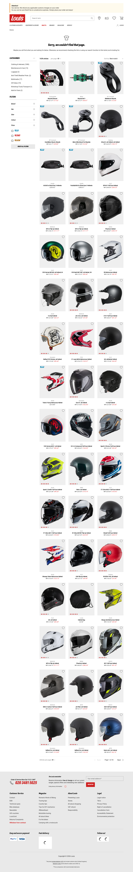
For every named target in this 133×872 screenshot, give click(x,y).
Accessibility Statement (105, 813)
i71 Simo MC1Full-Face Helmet (52, 533)
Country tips (43, 804)
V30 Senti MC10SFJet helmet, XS (81, 272)
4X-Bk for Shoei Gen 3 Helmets (52, 185)
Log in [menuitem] (121, 25)
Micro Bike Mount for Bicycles (81, 142)
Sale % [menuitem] (44, 25)
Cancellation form (103, 810)
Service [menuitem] (69, 25)
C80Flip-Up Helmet (81, 576)
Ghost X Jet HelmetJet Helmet (110, 142)
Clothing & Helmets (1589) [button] (20, 64)
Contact (12, 798)
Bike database (14, 807)
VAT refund (72, 807)
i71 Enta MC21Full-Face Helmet (110, 489)
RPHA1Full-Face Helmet (110, 185)
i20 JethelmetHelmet (110, 359)
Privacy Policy (102, 804)
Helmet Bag (81, 620)
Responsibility (73, 810)
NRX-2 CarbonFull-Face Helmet (52, 707)
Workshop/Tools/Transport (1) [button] (21, 87)
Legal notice (101, 798)
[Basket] (121, 18)
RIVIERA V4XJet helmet (110, 576)
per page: (54, 59)
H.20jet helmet (52, 316)
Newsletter (13, 810)
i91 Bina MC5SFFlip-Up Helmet (81, 533)
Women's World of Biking (47, 798)
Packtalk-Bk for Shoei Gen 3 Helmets (81, 185)
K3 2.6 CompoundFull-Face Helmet (81, 446)
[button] (92, 18)
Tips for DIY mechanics (47, 807)
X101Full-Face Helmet (110, 316)
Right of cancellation (104, 807)
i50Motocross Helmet (110, 272)
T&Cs (99, 801)
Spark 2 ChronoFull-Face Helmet (110, 446)
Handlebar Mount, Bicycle (52, 142)
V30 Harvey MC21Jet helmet (52, 446)
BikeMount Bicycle (110, 98)
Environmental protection (105, 816)
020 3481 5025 (26, 783)
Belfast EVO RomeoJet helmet (52, 359)
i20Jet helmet (52, 620)
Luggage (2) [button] (15, 72)
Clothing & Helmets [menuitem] (16, 25)
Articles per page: (45, 760)
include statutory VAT (57, 861)
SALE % (17, 135)
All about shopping (74, 804)
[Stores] (99, 18)
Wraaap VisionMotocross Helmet (52, 576)
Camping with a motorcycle (48, 823)
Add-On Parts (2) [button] (16, 90)
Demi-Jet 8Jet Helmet (110, 750)
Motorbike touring (45, 813)
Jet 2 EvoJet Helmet (81, 316)
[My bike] (107, 18)
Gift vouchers (14, 813)
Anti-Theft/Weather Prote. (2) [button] (21, 75)
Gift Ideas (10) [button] (16, 83)
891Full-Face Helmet (110, 663)
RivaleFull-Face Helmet (110, 533)
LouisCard (13, 816)
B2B (11, 801)
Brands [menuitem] (51, 25)
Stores (70, 801)
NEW (16, 130)
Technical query (15, 804)
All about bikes (44, 816)
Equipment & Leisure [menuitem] (32, 25)
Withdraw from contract (18, 823)
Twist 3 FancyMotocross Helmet (52, 402)
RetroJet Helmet (81, 489)
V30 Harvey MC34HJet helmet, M (52, 272)
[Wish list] (114, 18)
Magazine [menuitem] (60, 25)
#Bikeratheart (43, 810)
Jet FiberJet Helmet (81, 707)
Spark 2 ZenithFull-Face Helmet (52, 489)
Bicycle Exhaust (52, 98)
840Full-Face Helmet (110, 707)
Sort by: (106, 59)
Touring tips (43, 801)
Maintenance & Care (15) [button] (19, 68)
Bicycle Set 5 (81, 98)
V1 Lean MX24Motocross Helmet (81, 359)
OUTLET (17, 140)
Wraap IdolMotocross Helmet (110, 620)
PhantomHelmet (110, 229)
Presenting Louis (73, 798)
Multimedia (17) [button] (16, 79)
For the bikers (43, 819)
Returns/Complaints (16, 819)
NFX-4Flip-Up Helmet (52, 229)
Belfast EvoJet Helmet (52, 750)
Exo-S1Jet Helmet (81, 402)
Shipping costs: (57, 863)
